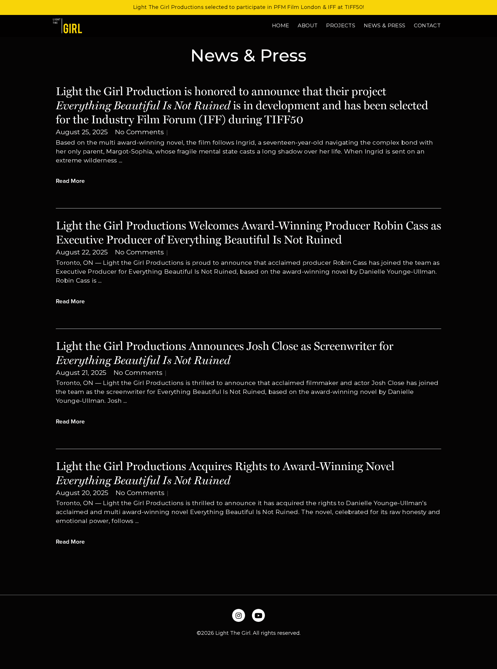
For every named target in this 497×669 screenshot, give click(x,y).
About (308, 25)
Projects (340, 25)
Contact (427, 25)
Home (280, 25)
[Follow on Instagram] (238, 615)
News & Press (384, 25)
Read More (70, 180)
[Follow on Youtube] (258, 615)
